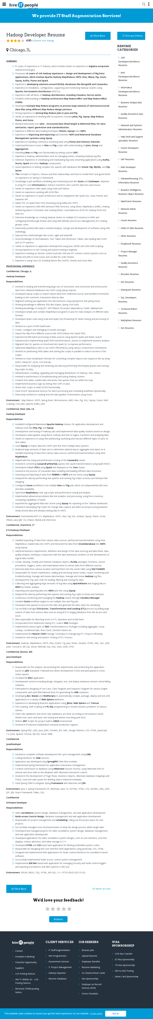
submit (58, 919)
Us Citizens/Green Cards (93, 972)
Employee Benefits (91, 961)
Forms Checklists (90, 993)
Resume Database (57, 978)
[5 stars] (69, 909)
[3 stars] (58, 909)
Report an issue (103, 888)
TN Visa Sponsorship (125, 965)
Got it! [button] (116, 1013)
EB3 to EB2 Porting (124, 970)
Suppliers (19, 968)
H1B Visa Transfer (123, 953)
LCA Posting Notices (25, 973)
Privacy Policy (134, 35)
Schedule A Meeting (24, 956)
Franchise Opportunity (26, 962)
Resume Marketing (91, 967)
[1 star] (47, 909)
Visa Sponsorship (90, 978)
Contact (19, 950)
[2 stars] (53, 909)
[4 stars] (63, 909)
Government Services (59, 961)
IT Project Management (60, 967)
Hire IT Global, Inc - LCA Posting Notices (26, 981)
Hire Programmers (57, 955)
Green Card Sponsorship (126, 976)
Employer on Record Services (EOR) (91, 986)
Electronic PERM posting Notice (27, 990)
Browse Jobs (88, 950)
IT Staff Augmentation (59, 950)
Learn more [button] (96, 1013)
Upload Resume (89, 955)
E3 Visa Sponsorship (124, 959)
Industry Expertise (57, 972)
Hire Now (99, 35)
